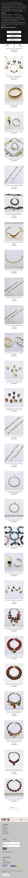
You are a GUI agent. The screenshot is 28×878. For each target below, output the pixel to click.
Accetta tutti (14, 32)
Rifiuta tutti (14, 40)
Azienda (4, 826)
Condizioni (5, 861)
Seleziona (14, 36)
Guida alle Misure (7, 862)
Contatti (5, 830)
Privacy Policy (6, 832)
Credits (9, 872)
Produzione (5, 828)
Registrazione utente (8, 851)
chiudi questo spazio (9, 27)
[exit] (2, 27)
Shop (4, 859)
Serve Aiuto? (6, 833)
